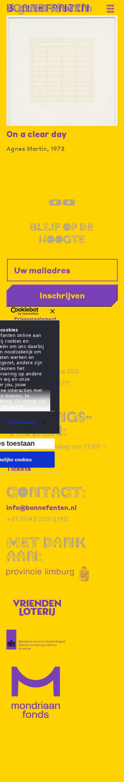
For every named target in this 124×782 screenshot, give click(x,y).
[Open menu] (113, 6)
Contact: (46, 492)
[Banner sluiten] (52, 311)
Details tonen (22, 422)
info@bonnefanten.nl (41, 507)
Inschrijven (62, 295)
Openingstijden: (49, 423)
